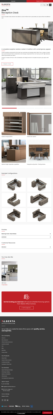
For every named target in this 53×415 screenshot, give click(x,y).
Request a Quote (39, 1)
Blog (2, 348)
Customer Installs (5, 344)
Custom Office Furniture (6, 360)
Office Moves (4, 376)
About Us (3, 338)
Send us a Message (5, 394)
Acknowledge (47, 412)
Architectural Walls (5, 362)
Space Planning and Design (7, 370)
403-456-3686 (6, 384)
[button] (9, 108)
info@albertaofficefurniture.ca (9, 386)
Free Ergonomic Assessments (8, 378)
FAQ (2, 346)
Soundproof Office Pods (6, 364)
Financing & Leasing (6, 372)
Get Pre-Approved (26, 307)
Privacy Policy (4, 352)
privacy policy (21, 413)
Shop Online (4, 358)
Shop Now (13, 1)
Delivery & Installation (6, 374)
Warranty (4, 350)
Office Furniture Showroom (7, 342)
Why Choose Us (5, 340)
